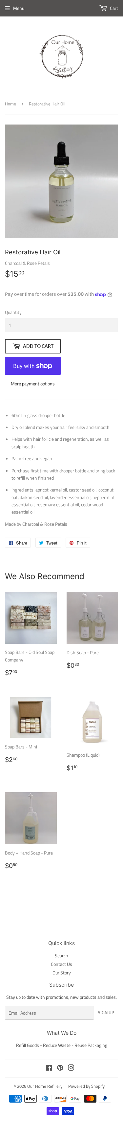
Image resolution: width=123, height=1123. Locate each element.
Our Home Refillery (44, 1086)
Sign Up (106, 1012)
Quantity (13, 312)
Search (61, 955)
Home (10, 103)
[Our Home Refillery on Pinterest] (60, 1068)
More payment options (33, 383)
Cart (113, 8)
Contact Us (61, 964)
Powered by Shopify (86, 1086)
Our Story (61, 972)
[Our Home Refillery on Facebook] (49, 1068)
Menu (18, 8)
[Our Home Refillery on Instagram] (71, 1068)
